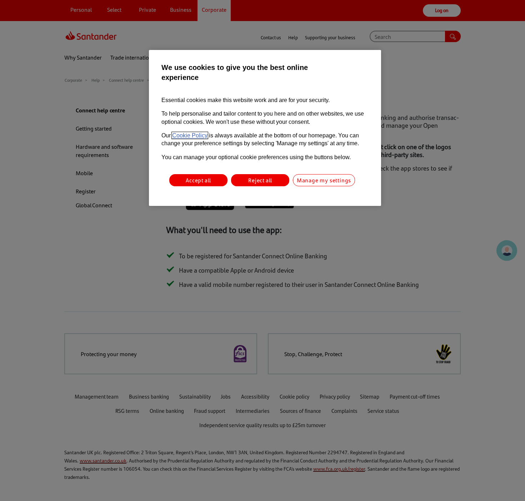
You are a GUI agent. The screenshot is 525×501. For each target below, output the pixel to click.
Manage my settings (324, 180)
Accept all (198, 180)
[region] (265, 128)
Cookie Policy (190, 135)
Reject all (260, 180)
